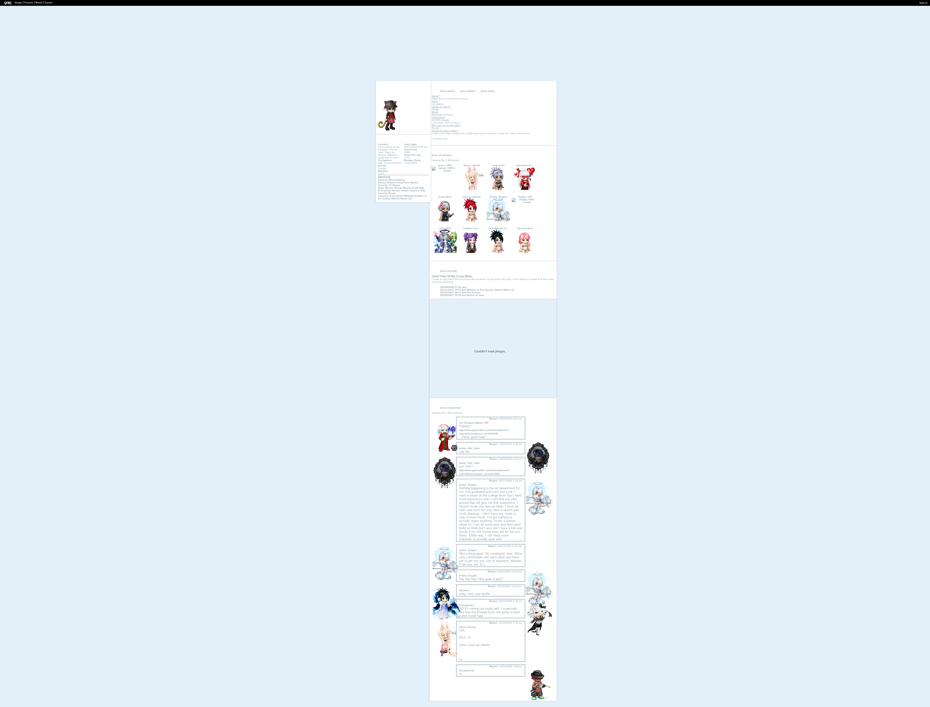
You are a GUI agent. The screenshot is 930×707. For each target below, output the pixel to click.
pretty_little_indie (469, 448)
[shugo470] (445, 252)
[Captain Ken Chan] (471, 252)
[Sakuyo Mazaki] (471, 220)
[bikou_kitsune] (471, 189)
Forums (28, 2)
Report (493, 418)
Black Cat (406, 198)
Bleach (382, 182)
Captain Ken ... (471, 228)
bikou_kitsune (472, 165)
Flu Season (460, 292)
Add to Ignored (421, 92)
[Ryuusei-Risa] (525, 252)
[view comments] (450, 407)
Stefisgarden (466, 605)
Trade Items (414, 92)
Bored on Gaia (462, 295)
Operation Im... (525, 165)
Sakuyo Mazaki (472, 196)
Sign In (923, 2)
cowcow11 (498, 165)
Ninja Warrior (386, 187)
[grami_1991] (445, 170)
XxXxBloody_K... (498, 228)
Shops (18, 2)
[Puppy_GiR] (525, 202)
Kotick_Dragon (498, 196)
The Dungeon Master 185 (473, 422)
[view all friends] (441, 155)
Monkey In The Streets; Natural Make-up (477, 289)
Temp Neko (445, 196)
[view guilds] (467, 91)
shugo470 (445, 228)
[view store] (488, 91)
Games (48, 2)
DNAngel (409, 195)
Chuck (413, 190)
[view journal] (448, 271)
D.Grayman (384, 190)
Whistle (395, 198)
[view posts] (447, 91)
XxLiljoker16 (466, 670)
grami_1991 (445, 165)
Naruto (398, 187)
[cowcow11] (498, 189)
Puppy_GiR (525, 196)
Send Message (407, 92)
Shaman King (395, 182)
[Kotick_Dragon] (498, 220)
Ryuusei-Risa (525, 228)
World (38, 2)
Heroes (396, 190)
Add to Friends (399, 92)
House (405, 190)
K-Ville (422, 190)
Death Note (418, 187)
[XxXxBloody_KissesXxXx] (498, 252)
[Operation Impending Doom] (525, 189)
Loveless (383, 195)
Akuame (464, 590)
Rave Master (410, 182)
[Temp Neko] (445, 220)
